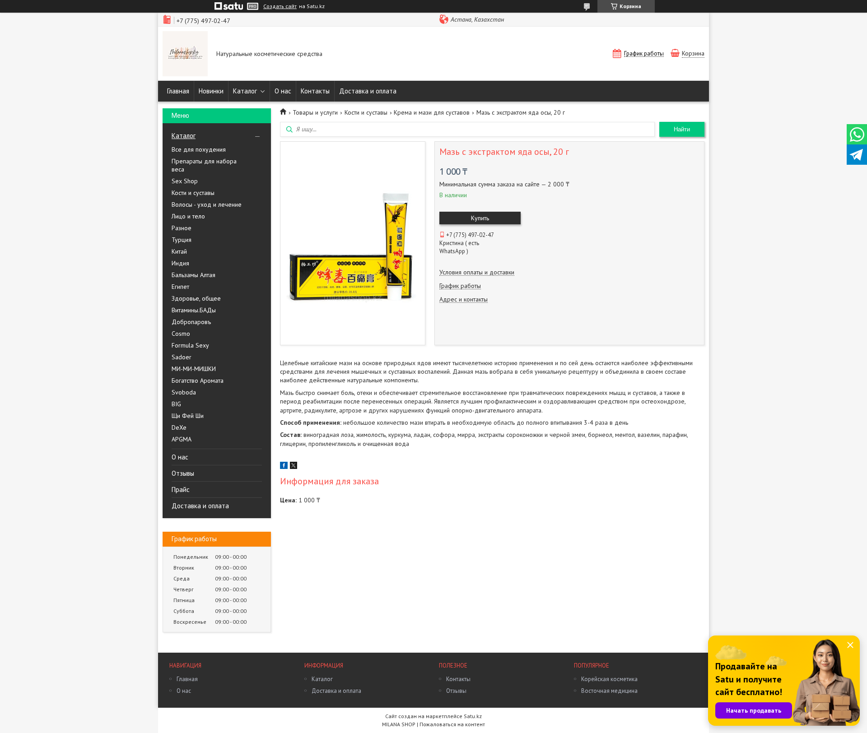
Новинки (211, 91)
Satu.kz (473, 716)
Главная (178, 91)
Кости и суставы (193, 193)
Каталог (245, 91)
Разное (181, 228)
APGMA (181, 439)
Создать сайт (280, 6)
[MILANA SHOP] (185, 54)
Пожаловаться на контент (452, 724)
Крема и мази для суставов (432, 112)
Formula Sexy (190, 345)
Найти (682, 129)
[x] (293, 467)
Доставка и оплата (367, 91)
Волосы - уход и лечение (207, 204)
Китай (179, 251)
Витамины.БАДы (194, 310)
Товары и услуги (315, 112)
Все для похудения (199, 149)
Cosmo (181, 333)
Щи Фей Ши (188, 416)
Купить (480, 218)
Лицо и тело (188, 216)
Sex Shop (185, 181)
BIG (176, 404)
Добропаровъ (191, 322)
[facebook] (284, 467)
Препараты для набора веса (204, 165)
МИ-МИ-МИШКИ (194, 369)
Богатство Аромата (198, 380)
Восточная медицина (609, 691)
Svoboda (184, 392)
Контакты (315, 91)
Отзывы (183, 473)
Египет (180, 287)
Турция (181, 240)
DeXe (179, 427)
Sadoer (181, 357)
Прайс (181, 489)
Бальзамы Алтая (193, 275)
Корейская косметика (609, 679)
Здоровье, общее (196, 298)
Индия (180, 263)
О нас (283, 91)
